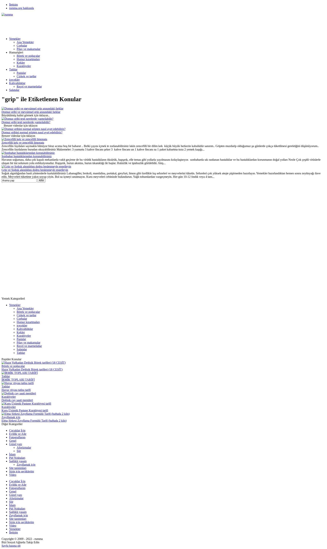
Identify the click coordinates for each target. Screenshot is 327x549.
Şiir (19, 451)
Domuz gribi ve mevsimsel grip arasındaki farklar (31, 112)
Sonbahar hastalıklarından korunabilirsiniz (27, 156)
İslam (12, 454)
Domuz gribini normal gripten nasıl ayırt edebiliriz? (32, 132)
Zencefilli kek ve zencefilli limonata (23, 142)
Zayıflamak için (11, 417)
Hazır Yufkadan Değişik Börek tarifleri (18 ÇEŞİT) (32, 369)
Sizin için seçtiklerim (21, 471)
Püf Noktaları (17, 457)
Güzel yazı (15, 444)
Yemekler (14, 38)
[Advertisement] (70, 24)
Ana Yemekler (25, 42)
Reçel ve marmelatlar (29, 86)
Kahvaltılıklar (17, 83)
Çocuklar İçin (17, 430)
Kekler (21, 62)
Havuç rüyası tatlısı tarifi (16, 390)
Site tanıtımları (17, 468)
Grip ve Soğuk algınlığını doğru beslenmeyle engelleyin (35, 170)
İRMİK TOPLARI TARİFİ (18, 379)
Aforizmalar (24, 447)
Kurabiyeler (24, 66)
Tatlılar (13, 69)
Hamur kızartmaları (28, 59)
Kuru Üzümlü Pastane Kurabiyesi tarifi (25, 410)
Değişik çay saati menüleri (17, 400)
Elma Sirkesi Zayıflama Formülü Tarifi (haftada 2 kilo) (34, 420)
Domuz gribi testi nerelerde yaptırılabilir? (26, 122)
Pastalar (21, 72)
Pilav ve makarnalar (28, 49)
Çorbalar (22, 45)
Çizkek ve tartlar (26, 76)
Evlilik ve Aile (17, 433)
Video (12, 474)
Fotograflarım (17, 437)
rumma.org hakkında (21, 8)
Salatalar (14, 90)
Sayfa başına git (11, 545)
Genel (12, 440)
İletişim (13, 4)
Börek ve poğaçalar (28, 55)
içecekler (14, 79)
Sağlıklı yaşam (17, 461)
